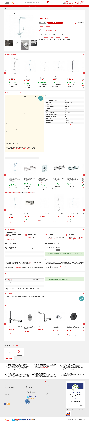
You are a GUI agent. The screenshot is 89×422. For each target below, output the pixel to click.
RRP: (39, 17)
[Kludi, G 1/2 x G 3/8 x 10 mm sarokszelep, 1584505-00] (59, 316)
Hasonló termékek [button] (12, 54)
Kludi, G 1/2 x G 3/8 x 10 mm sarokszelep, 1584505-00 (57, 327)
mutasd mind (35, 158)
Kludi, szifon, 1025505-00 (42, 326)
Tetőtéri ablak (58, 6)
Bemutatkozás (7, 394)
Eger (36, 3)
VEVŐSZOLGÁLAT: (66, 1)
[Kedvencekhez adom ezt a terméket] (75, 23)
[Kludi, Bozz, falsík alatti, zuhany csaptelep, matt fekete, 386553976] (73, 316)
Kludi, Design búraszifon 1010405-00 (15, 326)
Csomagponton (65, 37)
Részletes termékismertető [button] (13, 92)
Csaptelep (24, 6)
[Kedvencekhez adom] (10, 84)
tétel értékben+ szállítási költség (80, 2)
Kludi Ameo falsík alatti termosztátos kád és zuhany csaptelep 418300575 (43, 179)
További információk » (52, 238)
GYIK (5, 397)
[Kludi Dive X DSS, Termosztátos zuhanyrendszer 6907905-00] (73, 66)
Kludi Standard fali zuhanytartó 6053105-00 (29, 213)
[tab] (44, 54)
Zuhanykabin (35, 6)
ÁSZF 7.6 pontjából (17, 267)
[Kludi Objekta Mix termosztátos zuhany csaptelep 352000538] (73, 168)
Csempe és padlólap (16, 6)
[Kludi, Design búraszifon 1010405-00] (15, 316)
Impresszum (7, 383)
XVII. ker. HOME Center (31, 3)
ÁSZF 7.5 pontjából (60, 266)
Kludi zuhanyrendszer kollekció (12, 192)
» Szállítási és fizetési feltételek (9, 387)
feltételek (69, 124)
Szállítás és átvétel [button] (11, 229)
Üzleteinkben (57, 37)
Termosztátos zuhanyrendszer (17, 8)
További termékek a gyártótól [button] (14, 305)
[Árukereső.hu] (27, 401)
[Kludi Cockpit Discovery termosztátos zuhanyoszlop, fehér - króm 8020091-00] (9, 351)
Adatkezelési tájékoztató (9, 390)
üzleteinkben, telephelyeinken (19, 259)
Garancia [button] (9, 293)
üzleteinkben (31, 262)
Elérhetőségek (7, 399)
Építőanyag (73, 6)
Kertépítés (52, 6)
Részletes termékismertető (45, 26)
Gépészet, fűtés (66, 6)
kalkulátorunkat (10, 239)
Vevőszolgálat (7, 396)
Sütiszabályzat (7, 392)
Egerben (10, 279)
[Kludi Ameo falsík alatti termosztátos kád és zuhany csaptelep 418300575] (44, 168)
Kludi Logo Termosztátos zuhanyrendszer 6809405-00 (43, 77)
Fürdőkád (29, 6)
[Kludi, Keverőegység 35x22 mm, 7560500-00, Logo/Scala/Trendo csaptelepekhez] (30, 316)
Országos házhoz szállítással (47, 37)
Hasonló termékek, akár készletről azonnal (47, 30)
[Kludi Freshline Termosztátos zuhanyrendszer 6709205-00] (15, 66)
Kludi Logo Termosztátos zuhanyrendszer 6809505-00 (58, 77)
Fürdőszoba (8, 6)
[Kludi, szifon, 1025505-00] (44, 316)
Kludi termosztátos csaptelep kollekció (21, 148)
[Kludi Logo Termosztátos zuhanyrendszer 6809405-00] (44, 66)
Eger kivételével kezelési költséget (75, 238)
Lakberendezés (80, 6)
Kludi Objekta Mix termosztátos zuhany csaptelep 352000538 (72, 179)
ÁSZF (5, 385)
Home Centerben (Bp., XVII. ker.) (15, 286)
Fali (25, 8)
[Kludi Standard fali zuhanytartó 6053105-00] (30, 202)
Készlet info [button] (10, 274)
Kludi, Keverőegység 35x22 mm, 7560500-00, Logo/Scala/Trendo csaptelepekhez (29, 327)
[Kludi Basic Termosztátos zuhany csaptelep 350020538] (30, 168)
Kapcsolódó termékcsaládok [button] (14, 155)
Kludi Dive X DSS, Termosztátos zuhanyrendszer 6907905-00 (72, 77)
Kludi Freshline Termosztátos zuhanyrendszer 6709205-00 (14, 77)
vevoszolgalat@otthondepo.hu (69, 3)
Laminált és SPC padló (44, 6)
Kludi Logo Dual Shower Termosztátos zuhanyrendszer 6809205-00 (29, 77)
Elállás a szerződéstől (8, 389)
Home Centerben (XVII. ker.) (34, 236)
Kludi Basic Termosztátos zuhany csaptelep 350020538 (29, 179)
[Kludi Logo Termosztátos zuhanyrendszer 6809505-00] (59, 66)
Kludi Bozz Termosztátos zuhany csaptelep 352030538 (58, 179)
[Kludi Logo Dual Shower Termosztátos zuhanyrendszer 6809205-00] (30, 66)
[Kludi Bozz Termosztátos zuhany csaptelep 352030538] (59, 168)
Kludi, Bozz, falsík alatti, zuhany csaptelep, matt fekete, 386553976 (73, 327)
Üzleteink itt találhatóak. (45, 367)
